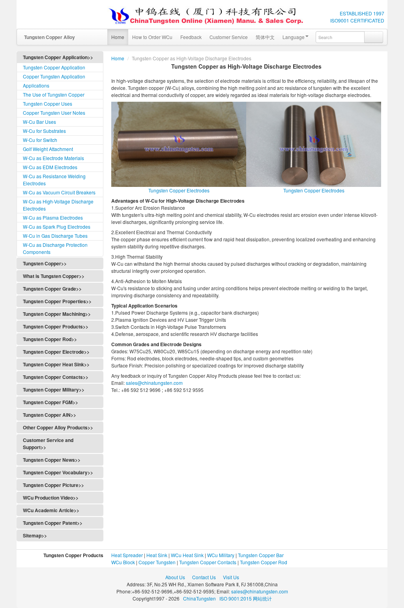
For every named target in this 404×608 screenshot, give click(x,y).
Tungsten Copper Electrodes (178, 190)
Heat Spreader (127, 555)
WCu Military (220, 555)
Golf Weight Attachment (48, 148)
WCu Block (123, 562)
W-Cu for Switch (40, 139)
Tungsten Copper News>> (51, 459)
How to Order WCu (152, 37)
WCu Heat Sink (187, 555)
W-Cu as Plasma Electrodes (53, 217)
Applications (36, 85)
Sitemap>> (35, 535)
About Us (175, 577)
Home (117, 37)
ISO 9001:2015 (236, 598)
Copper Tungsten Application (54, 76)
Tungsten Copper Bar (261, 555)
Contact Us (204, 577)
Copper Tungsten (157, 562)
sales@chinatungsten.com (154, 382)
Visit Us (231, 577)
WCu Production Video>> (51, 497)
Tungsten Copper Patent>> (52, 522)
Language (293, 37)
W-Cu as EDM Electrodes (50, 167)
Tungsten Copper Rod (263, 562)
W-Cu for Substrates (44, 130)
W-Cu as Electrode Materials (53, 158)
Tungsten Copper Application (54, 67)
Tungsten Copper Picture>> (53, 485)
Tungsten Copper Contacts (207, 562)
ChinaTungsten (200, 598)
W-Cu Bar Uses (39, 121)
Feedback (191, 37)
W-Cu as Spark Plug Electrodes (56, 226)
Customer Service (228, 37)
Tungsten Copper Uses (47, 103)
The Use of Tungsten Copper (53, 94)
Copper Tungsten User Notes (54, 112)
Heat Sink (156, 555)
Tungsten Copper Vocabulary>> (58, 472)
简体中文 (265, 37)
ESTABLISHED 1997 (362, 13)
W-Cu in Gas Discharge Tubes (55, 235)
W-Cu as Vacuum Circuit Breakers (59, 192)
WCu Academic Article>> (51, 510)
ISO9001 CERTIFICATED (357, 20)
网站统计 (262, 598)
